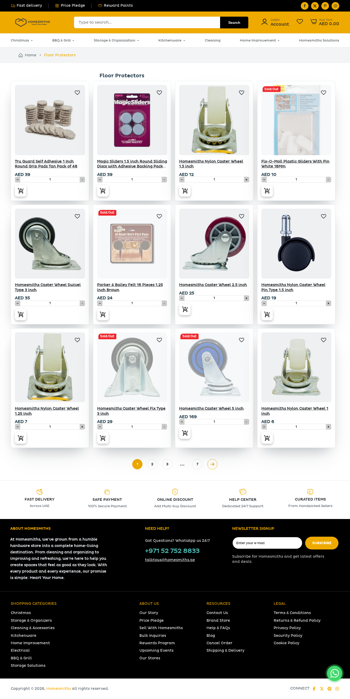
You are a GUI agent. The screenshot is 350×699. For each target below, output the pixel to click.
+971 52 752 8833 (172, 551)
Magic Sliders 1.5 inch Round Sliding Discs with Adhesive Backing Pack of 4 (132, 166)
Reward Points (118, 5)
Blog (211, 635)
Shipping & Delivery (225, 650)
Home (30, 55)
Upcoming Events (156, 650)
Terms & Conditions (292, 613)
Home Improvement (258, 40)
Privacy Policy (287, 628)
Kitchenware (169, 40)
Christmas (20, 40)
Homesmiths (58, 688)
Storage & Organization (114, 40)
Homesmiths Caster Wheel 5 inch (211, 408)
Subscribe (321, 543)
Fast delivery (29, 5)
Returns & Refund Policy (297, 620)
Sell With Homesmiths (161, 628)
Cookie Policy (286, 643)
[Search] (234, 22)
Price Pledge (73, 5)
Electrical (20, 650)
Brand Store (218, 620)
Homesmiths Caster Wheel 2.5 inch (213, 285)
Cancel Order (219, 643)
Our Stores (149, 658)
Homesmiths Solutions (319, 40)
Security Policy (288, 635)
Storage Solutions (28, 665)
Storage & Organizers (31, 620)
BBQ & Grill (61, 40)
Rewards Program (157, 643)
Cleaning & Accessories (33, 628)
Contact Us (217, 613)
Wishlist (300, 22)
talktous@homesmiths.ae (170, 560)
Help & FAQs (218, 628)
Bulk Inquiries (152, 635)
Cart (325, 22)
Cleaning (213, 40)
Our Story (148, 613)
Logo (32, 22)
